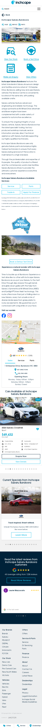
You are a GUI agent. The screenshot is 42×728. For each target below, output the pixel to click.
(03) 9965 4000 (22, 373)
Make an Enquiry (10, 77)
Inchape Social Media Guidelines (29, 700)
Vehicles (5, 684)
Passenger (6, 694)
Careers (25, 672)
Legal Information (29, 696)
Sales (10, 360)
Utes (4, 703)
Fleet (4, 707)
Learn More (21, 535)
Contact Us (27, 669)
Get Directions (22, 369)
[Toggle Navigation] (38, 9)
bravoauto (6, 650)
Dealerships (27, 684)
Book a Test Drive (31, 59)
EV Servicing (27, 645)
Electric (5, 687)
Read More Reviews (21, 580)
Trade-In (11, 192)
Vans (4, 700)
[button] (21, 599)
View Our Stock (10, 59)
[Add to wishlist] (37, 429)
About (25, 666)
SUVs (4, 690)
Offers (24, 633)
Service (11, 186)
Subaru (5, 637)
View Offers (31, 77)
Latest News (27, 676)
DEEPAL (5, 643)
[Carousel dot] (5, 469)
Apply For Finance (31, 192)
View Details (21, 462)
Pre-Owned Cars (9, 668)
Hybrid (4, 697)
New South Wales (9, 672)
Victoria (5, 675)
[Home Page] (21, 2)
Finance (25, 657)
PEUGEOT (6, 640)
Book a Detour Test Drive (21, 262)
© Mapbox (36, 342)
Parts (31, 186)
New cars (6, 662)
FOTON (5, 653)
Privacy (25, 693)
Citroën (5, 647)
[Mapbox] (7, 342)
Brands (5, 633)
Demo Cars (7, 665)
